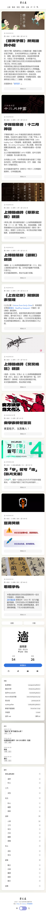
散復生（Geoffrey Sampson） (20, 308)
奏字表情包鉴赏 (17, 422)
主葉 (8, 7)
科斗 (23, 465)
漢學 (14, 36)
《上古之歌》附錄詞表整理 (21, 297)
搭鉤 (22, 7)
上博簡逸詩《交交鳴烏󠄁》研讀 (21, 366)
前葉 (12, 623)
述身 (27, 7)
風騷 (18, 36)
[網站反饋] (31, 7)
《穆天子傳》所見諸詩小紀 (21, 43)
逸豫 (14, 418)
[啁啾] (18, 671)
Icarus (24, 904)
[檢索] (37, 7)
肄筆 (14, 519)
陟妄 (5, 749)
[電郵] (37, 671)
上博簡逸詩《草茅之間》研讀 (21, 214)
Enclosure (16, 465)
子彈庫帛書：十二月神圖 (21, 126)
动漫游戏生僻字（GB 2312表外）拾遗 (17, 740)
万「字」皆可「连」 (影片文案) (21, 471)
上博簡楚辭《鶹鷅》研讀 (21, 257)
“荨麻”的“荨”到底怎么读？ (13, 731)
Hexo (18, 904)
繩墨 (9, 742)
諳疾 (18, 519)
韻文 (9, 751)
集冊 (13, 7)
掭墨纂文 (23, 665)
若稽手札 (12, 586)
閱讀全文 (23, 89)
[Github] (8, 671)
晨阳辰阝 (17, 83)
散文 (18, 582)
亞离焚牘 (12, 523)
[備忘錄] (34, 7)
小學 (18, 120)
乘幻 (5, 758)
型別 (18, 7)
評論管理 (29, 904)
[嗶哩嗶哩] (28, 671)
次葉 (34, 623)
